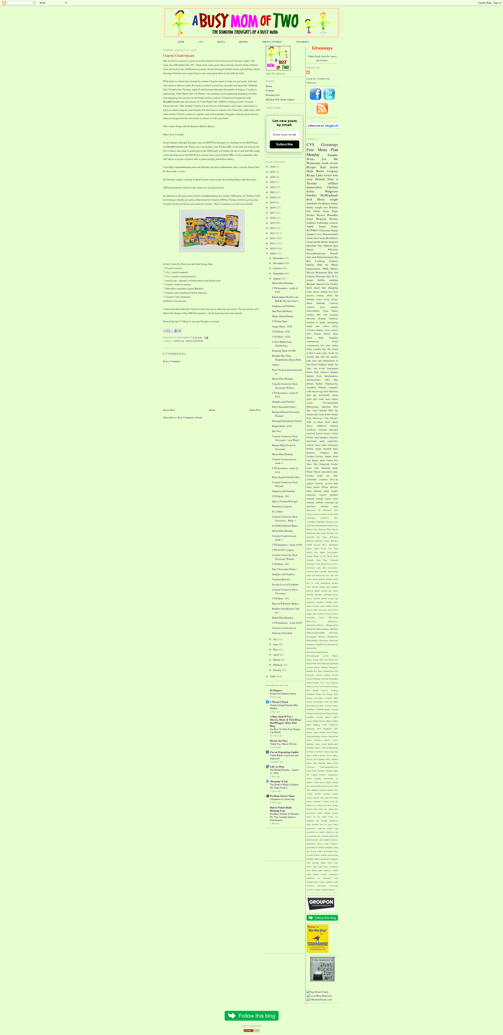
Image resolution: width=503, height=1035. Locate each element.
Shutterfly (325, 468)
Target (310, 218)
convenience (333, 567)
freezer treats (312, 809)
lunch (335, 824)
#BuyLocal (311, 510)
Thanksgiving (331, 383)
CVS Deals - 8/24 (281, 336)
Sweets (310, 759)
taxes (309, 870)
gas (325, 809)
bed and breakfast (314, 786)
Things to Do (320, 556)
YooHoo (322, 774)
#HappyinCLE (332, 625)
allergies (317, 778)
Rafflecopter (333, 744)
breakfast (334, 337)
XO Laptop (312, 774)
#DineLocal (333, 621)
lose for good (326, 824)
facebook (311, 433)
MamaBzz (332, 215)
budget (330, 790)
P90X (326, 268)
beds (324, 786)
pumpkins (329, 847)
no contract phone (323, 832)
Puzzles (334, 464)
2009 (273, 253)
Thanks (309, 556)
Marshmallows (331, 376)
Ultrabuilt (334, 560)
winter (321, 617)
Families (312, 195)
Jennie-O (324, 372)
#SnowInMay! (312, 640)
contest (334, 345)
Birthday (311, 299)
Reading (322, 318)
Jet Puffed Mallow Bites (284, 525)
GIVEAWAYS (302, 41)
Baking (319, 330)
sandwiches (332, 441)
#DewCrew (311, 621)
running (320, 295)
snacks (310, 238)
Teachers (334, 418)
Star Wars (333, 548)
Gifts (309, 333)
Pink (329, 732)
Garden (310, 414)
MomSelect (332, 238)
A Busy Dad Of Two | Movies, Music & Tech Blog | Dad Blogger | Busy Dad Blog (285, 721)
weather (320, 613)
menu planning (314, 490)
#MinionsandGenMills (316, 632)
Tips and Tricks (315, 257)
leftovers (334, 487)
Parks (316, 732)
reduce (320, 851)
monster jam (326, 590)
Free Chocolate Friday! (284, 407)
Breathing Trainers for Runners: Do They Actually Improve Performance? (285, 817)
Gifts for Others (327, 264)
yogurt (310, 402)
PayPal (323, 732)
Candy (309, 514)
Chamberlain (328, 671)
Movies (311, 272)
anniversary (328, 778)
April (276, 654)
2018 (273, 207)
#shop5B (319, 644)
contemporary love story (318, 345)
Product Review (316, 215)
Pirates (335, 732)
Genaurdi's (318, 698)
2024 (273, 177)
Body (319, 663)
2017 (273, 212)
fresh (321, 809)
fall (313, 575)
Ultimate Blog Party (317, 560)
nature (326, 490)
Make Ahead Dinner (283, 316)
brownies (323, 790)
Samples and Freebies (283, 306)
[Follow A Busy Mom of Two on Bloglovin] (324, 127)
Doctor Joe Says (279, 740)
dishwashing (333, 571)
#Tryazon (333, 249)
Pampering (324, 464)
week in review (331, 613)
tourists (324, 874)
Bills (315, 663)
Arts (315, 368)
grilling (322, 579)
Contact (270, 90)
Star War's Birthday (282, 311)
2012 (273, 238)
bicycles (330, 786)
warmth (328, 882)
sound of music (313, 606)
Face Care (325, 682)
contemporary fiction (322, 341)
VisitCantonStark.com (328, 767)
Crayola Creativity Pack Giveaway (284, 591)
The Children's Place (322, 759)
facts (315, 805)
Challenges (311, 517)
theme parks (317, 870)
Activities (311, 330)
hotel (324, 816)
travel (335, 609)
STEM (309, 544)
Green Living (323, 299)
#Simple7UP (332, 636)
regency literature (328, 494)
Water (321, 337)
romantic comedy (315, 498)
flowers (319, 433)
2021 (273, 192)
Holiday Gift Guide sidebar (280, 99)
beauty (335, 782)
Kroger (334, 299)
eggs (321, 391)
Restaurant (321, 272)
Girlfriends (311, 533)
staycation (322, 609)
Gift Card (329, 701)
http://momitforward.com (182, 167)
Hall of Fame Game (329, 705)
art (337, 778)
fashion (318, 575)
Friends (334, 253)
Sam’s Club (320, 747)
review (328, 175)
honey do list (313, 816)
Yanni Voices (326, 563)
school (326, 326)
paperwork (333, 836)
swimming (329, 502)
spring (335, 326)
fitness (320, 805)
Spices (309, 548)
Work (327, 422)
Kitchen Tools (314, 376)
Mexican (310, 540)
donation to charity (316, 322)
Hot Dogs (322, 537)
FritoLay (322, 529)
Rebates (310, 383)
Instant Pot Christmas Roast (283, 693)
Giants (309, 701)
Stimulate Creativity (327, 303)
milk (309, 360)
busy (336, 790)
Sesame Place (320, 544)
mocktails (311, 832)
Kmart (334, 230)
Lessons (319, 717)
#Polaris (322, 636)
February (278, 665)
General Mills (331, 698)
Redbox (319, 383)
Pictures (317, 333)
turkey (309, 349)
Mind (309, 724)
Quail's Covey (331, 740)
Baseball (327, 448)
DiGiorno (316, 678)
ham (336, 483)
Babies (335, 310)
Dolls (335, 456)
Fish (324, 686)
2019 (273, 202)
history (335, 813)
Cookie (334, 284)
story (336, 862)
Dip (336, 410)
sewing (335, 855)
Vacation (310, 307)
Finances (310, 686)
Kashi (316, 713)
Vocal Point (312, 770)
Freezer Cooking (330, 690)
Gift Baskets (318, 701)
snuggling (334, 859)
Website (328, 245)
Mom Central (326, 460)
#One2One (333, 632)
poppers (327, 839)
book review (330, 163)
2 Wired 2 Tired (279, 702)
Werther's (321, 770)
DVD (331, 410)
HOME (181, 41)
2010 (273, 248)
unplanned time (330, 878)
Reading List (273, 95)
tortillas (316, 874)
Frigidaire (311, 694)
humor (317, 487)
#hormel (311, 284)
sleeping (310, 502)
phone (335, 395)
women (317, 889)
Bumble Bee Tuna (314, 671)
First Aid (318, 686)
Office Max (331, 379)
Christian (322, 410)
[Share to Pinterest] (180, 331)
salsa (329, 855)
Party (309, 418)
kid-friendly (324, 395)
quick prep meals (315, 399)
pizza (322, 307)
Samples (333, 155)
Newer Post (169, 410)
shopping (333, 287)
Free (310, 149)
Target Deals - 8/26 (282, 326)
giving (315, 579)
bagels (328, 782)
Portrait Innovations (330, 736)
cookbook (311, 429)
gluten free (333, 809)
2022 (273, 187)
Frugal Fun (320, 694)
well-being (333, 885)
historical (329, 257)
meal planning (321, 437)
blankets (314, 790)
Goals (321, 414)
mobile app (332, 828)
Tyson (335, 556)
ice (336, 816)
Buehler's (311, 452)
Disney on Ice (332, 521)
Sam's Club (313, 468)
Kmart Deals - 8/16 (282, 426)
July (275, 639)
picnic (335, 594)
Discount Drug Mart (329, 678)
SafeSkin (310, 747)
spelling (315, 862)
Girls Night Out (322, 533)
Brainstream (327, 663)
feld (324, 287)
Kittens (322, 713)
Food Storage (332, 686)
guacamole (311, 813)
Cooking (320, 261)
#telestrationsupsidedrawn (317, 652)
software (319, 502)
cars (328, 475)
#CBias (310, 448)
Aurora (316, 659)
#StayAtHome (313, 310)
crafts (309, 391)
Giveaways (329, 144)
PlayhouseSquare (314, 736)
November (279, 263)
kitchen (310, 437)
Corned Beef (320, 521)
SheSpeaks (333, 544)
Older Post (254, 410)
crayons (316, 797)
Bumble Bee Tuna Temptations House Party (287, 357)
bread (319, 475)
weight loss (321, 207)
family (310, 207)
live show (333, 291)
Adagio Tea (332, 364)
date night (324, 797)
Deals (310, 171)
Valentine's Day (313, 563)
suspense (333, 241)
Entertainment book (324, 525)
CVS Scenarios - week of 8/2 (287, 622)
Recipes (311, 167)
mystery (310, 295)
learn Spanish (313, 824)
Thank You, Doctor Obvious (283, 743)
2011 (273, 243)
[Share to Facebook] (176, 331)
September (279, 273)
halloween (333, 391)
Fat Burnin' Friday (328, 203)
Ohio (315, 464)
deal (335, 245)
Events (335, 525)
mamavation (314, 187)
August (277, 278)
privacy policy (323, 843)
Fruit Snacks (332, 529)
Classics (319, 675)
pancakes (318, 594)
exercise (333, 222)
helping (327, 813)
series (335, 498)
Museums (311, 318)
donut (309, 575)
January (277, 670)
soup (322, 606)
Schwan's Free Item (282, 633)
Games (335, 330)
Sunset (323, 755)
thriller (321, 280)
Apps (309, 368)
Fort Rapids (313, 690)
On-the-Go (333, 724)
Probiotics (318, 740)
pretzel (317, 598)
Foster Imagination (328, 368)
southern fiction (331, 606)
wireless (310, 889)
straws (309, 866)
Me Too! (276, 431)
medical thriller (313, 590)
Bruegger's (333, 667)
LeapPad (310, 717)
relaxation (311, 602)
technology (333, 445)
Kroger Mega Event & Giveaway (284, 447)
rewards (310, 855)
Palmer (334, 414)
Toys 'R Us (332, 276)
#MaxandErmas (322, 629)
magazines (311, 828)
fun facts (326, 575)
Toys (320, 245)
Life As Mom (277, 766)
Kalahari (334, 372)
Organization (313, 268)
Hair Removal (313, 705)
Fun (325, 314)
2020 (273, 197)
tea (336, 502)
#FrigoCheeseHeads (315, 625)
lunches (334, 356)
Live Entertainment (327, 234)
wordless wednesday (318, 222)
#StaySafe (334, 640)
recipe (310, 280)
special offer (312, 609)
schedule (319, 602)
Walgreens (331, 191)
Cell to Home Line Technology (282, 343)
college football (314, 793)
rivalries (317, 855)
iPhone (324, 487)
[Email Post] (206, 337)
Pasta (327, 540)
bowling (310, 475)
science (328, 498)
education (333, 429)
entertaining (332, 322)
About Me (332, 295)
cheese (310, 425)
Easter (309, 682)
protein (324, 598)
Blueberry (327, 510)
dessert (315, 391)
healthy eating (332, 579)
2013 (273, 233)
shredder (310, 859)
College (327, 675)
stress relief (320, 445)
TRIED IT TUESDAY (272, 41)
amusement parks (329, 471)
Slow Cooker (324, 751)
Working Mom (332, 770)
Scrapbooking (332, 747)
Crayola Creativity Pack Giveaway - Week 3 (284, 518)
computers (333, 387)
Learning (334, 314)
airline (309, 778)
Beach (309, 663)
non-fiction (312, 441)
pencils (316, 839)
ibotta (331, 816)
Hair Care (334, 533)
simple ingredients (322, 859)
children (333, 183)
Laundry (317, 349)
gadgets (310, 483)
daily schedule (320, 571)
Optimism (311, 728)
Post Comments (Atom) (190, 417)
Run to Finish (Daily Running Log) (281, 808)
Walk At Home (315, 422)
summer (334, 307)
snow (327, 399)
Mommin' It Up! (279, 781)
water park (317, 360)
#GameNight (329, 360)
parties (309, 839)
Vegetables (311, 387)
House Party (313, 372)
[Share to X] (172, 331)
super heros (323, 866)
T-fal (326, 418)
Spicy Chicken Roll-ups (285, 501)
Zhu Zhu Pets (323, 356)
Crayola (179, 341)
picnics (309, 598)
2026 (273, 166)
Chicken (310, 314)
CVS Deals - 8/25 (281, 331)
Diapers (328, 456)
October (277, 268)
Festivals (334, 682)
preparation (311, 843)
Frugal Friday (328, 226)
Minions (316, 724)
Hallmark (310, 709)
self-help (328, 602)
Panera (309, 732)
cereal (310, 241)
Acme (325, 310)
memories (333, 437)
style (315, 866)
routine (324, 855)
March (277, 659)
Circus (327, 330)
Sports (316, 291)
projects (334, 843)
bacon (322, 782)
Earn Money (313, 460)
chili (324, 567)
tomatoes (327, 870)
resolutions (328, 851)
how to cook (313, 583)
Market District (319, 721)
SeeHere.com (312, 751)
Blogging (321, 218)
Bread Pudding (321, 667)
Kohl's (328, 414)
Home (212, 410)
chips (335, 475)
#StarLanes (324, 640)
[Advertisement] (182, 385)
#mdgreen (311, 644)
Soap (332, 751)
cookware (322, 429)
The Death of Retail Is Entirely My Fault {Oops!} (284, 786)
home (309, 487)
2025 (273, 172)
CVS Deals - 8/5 (280, 564)
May (276, 649)
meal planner (332, 586)
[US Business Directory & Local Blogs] (251, 1031)
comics (309, 797)
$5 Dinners (276, 690)
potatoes (334, 839)
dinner (310, 249)
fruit (326, 391)
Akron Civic (323, 284)
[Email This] (165, 331)
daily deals (313, 287)
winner (335, 399)
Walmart (322, 387)
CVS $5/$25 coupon (283, 550)
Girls (316, 414)
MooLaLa (319, 540)
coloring (326, 793)
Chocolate (324, 230)
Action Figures (330, 655)
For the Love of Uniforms (285, 584)
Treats (329, 556)
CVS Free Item (279, 321)
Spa (336, 751)
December (278, 258)
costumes (323, 479)
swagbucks (333, 866)
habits (320, 813)
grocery (328, 483)
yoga (335, 506)
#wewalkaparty (313, 655)
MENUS (221, 41)
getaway (319, 483)
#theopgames (313, 406)
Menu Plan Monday (322, 152)
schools (310, 445)
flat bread (328, 805)
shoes (335, 602)
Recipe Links (315, 175)
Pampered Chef (330, 728)
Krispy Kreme (332, 713)
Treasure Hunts (325, 763)
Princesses (318, 418)
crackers (310, 571)
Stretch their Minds (316, 552)
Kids (323, 167)
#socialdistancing (316, 253)
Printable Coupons (282, 506)
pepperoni (311, 494)
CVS (201, 41)
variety (322, 882)
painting (325, 836)
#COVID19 (312, 230)
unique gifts (311, 613)
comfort (335, 793)
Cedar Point (333, 514)
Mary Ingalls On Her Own (285, 477)
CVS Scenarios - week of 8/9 (287, 544)
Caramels (323, 514)
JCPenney (334, 537)
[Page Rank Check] (318, 992)
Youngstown (333, 774)
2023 (273, 182)
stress (330, 609)
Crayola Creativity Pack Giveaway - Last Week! (285, 438)
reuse (336, 851)
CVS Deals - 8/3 (280, 598)
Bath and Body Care (329, 659)
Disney (334, 268)
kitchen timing (318, 586)
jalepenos (310, 820)
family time (313, 326)
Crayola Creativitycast (178, 55)
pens (321, 839)
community (312, 479)
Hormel (320, 179)
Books (320, 171)
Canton (316, 514)
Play (324, 349)
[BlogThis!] (169, 331)
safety (322, 441)
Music (321, 199)
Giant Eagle (330, 211)
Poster (309, 740)
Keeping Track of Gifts (284, 350)
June (276, 644)
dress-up (334, 479)
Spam (309, 755)
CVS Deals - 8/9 (280, 496)
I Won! (275, 364)
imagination (325, 583)
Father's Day (312, 529)
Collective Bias (329, 517)
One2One (312, 245)
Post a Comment (171, 361)
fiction (334, 167)
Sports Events (320, 548)
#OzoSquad (311, 636)
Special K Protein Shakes (285, 603)
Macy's (328, 717)
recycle (313, 851)
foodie (335, 805)
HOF (336, 701)
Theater (316, 471)
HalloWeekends (323, 709)
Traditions (333, 318)
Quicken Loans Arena (316, 744)
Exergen (316, 682)
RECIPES (243, 41)
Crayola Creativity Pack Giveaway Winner (284, 385)
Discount (320, 276)
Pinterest (334, 540)
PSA (319, 728)
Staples (316, 755)
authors (309, 782)
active (335, 563)
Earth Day (311, 525)
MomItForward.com (173, 101)
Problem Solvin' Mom (282, 796)
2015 (273, 223)
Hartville (310, 537)
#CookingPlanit (330, 402)
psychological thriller (315, 847)
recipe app (333, 598)
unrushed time (312, 882)
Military (329, 721)
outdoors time (315, 836)
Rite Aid (333, 272)
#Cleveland (333, 617)
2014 (273, 228)
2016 (273, 217)
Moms (309, 303)
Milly (335, 721)
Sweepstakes (332, 552)
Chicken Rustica (281, 579)
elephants (317, 801)
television (311, 506)
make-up (321, 828)
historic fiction (331, 433)
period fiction (320, 241)
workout (324, 506)
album (335, 422)
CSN (336, 510)
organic (334, 490)
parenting (327, 594)
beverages (311, 567)
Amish (310, 226)
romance (311, 234)
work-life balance (328, 889)
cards (318, 567)
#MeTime (334, 629)
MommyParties (314, 379)
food (309, 199)
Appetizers (326, 406)
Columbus (311, 521)
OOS (324, 724)
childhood (321, 425)
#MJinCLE (311, 629)
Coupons (332, 171)
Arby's (309, 659)
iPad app (311, 395)
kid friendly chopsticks (327, 820)
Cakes (309, 291)
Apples (318, 448)
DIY (319, 314)
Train (315, 763)
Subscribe (284, 144)
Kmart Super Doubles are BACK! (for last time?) (285, 299)
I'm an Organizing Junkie (284, 752)
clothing (324, 291)
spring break (326, 862)
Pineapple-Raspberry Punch (287, 421)
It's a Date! (277, 511)
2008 (273, 676)
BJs (319, 510)
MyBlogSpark (195, 341)
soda (308, 862)
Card (314, 410)
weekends (311, 617)
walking (333, 280)
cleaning (334, 425)
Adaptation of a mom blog (282, 799)
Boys (335, 448)
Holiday (333, 218)
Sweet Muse (332, 755)
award (316, 782)
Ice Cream (319, 238)
